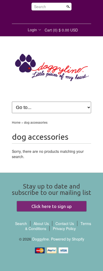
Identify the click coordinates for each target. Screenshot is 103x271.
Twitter (51, 17)
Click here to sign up (51, 206)
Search (40, 6)
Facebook (42, 17)
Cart (61, 30)
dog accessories (36, 122)
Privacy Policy (64, 228)
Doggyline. (41, 239)
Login (32, 29)
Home (16, 122)
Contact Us (64, 223)
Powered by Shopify (67, 239)
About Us (41, 223)
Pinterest (60, 17)
